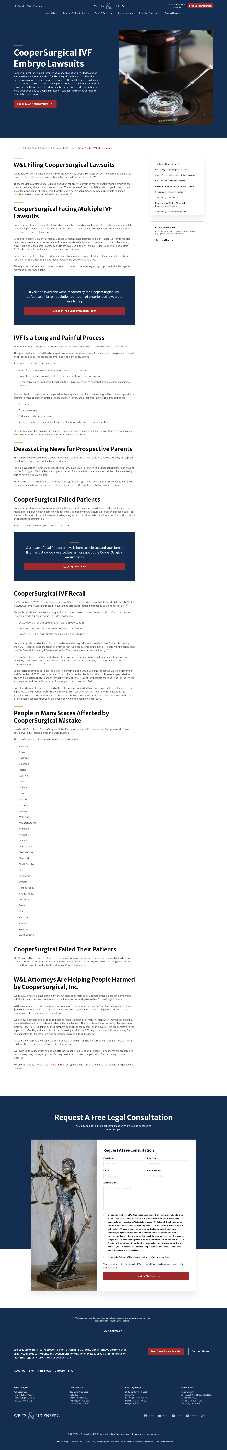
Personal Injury (171, 13)
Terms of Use (137, 1218)
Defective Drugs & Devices (35, 148)
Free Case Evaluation (200, 6)
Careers (60, 1370)
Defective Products (148, 13)
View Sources (112, 1331)
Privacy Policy (120, 1218)
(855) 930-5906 (110, 1268)
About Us (50, 13)
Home (16, 148)
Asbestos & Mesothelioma (75, 13)
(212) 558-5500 (27, 1398)
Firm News (38, 6)
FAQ (29, 6)
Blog (32, 1370)
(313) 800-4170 (195, 1401)
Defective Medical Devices (62, 148)
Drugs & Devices (102, 13)
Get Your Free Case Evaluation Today (74, 310)
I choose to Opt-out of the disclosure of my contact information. (138, 1257)
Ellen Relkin (83, 467)
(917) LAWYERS (76, 566)
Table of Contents (165, 164)
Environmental (124, 13)
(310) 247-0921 (139, 1401)
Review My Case (146, 1276)
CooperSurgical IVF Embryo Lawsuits (95, 148)
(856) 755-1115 (83, 1401)
